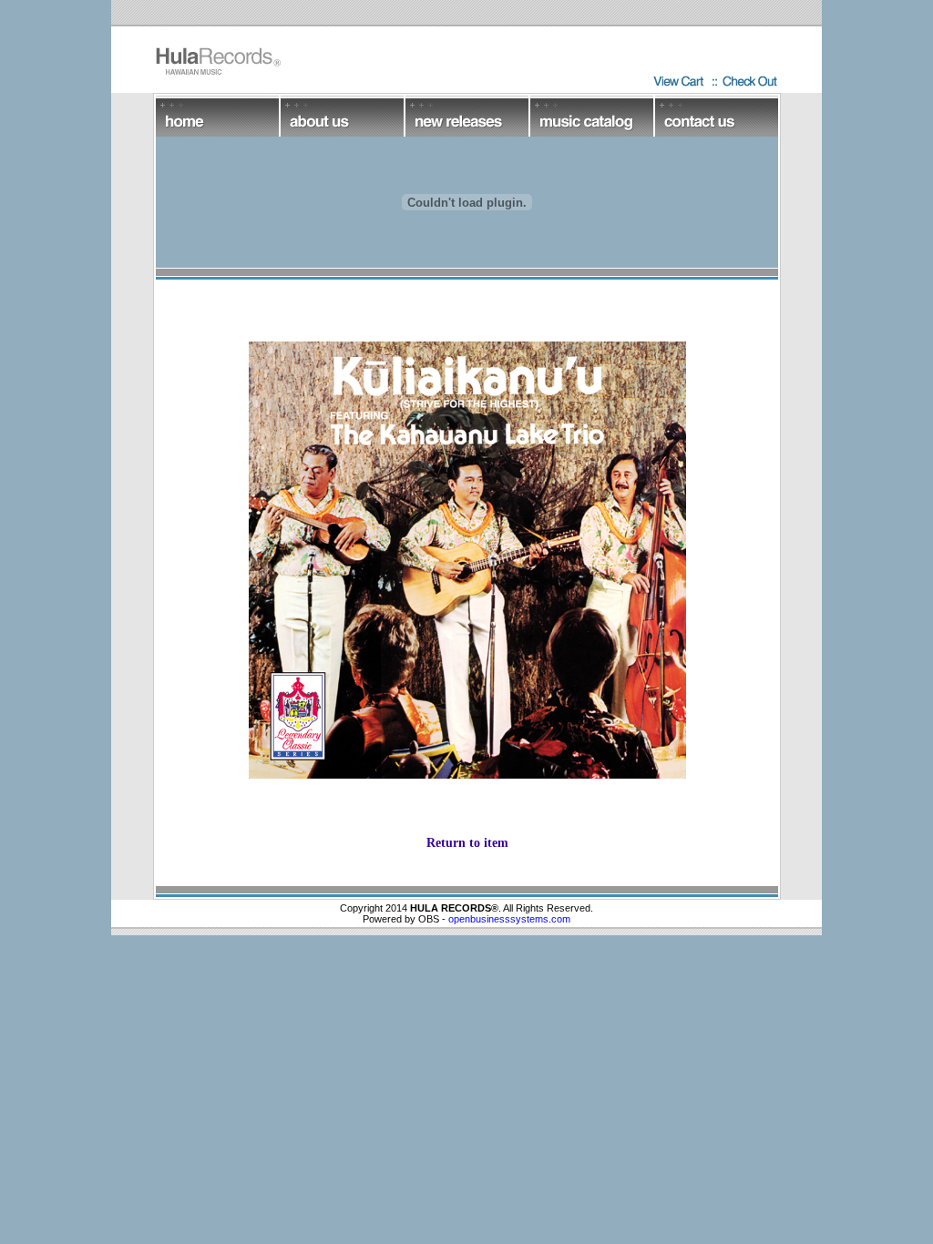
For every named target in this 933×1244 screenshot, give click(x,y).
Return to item (467, 843)
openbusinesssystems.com (509, 918)
